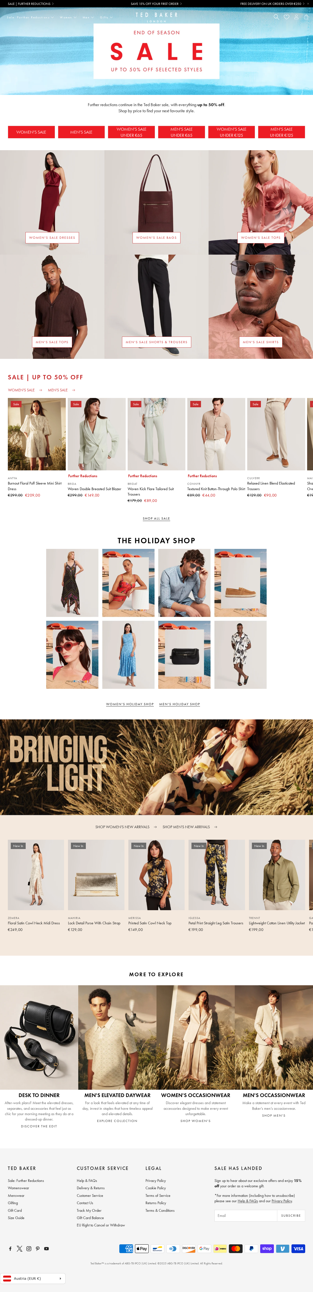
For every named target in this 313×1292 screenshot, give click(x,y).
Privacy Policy (282, 1200)
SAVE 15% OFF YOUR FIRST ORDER (155, 3)
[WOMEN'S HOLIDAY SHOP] (78, 619)
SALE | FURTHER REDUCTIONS (29, 3)
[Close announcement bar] (308, 3)
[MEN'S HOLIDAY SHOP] (234, 619)
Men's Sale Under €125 (281, 132)
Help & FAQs (248, 1200)
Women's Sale (31, 132)
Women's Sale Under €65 (131, 132)
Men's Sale (81, 132)
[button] (149, 945)
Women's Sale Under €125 (231, 132)
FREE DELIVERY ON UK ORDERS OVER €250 (270, 3)
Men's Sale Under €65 (181, 132)
